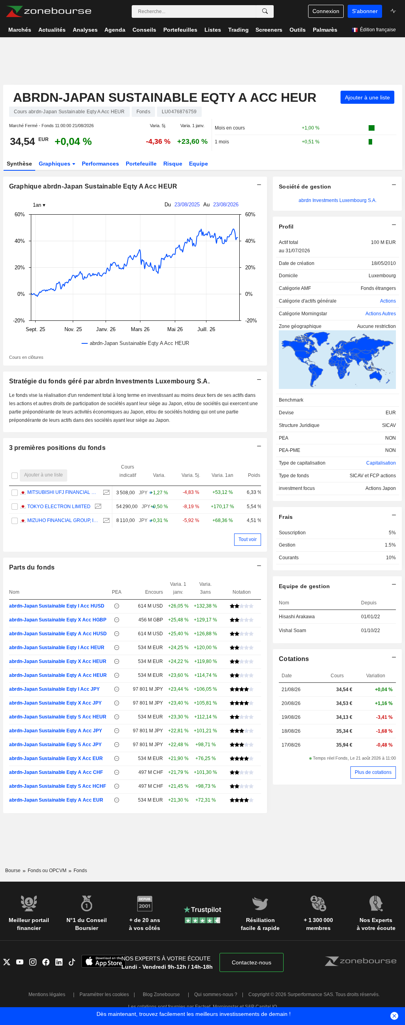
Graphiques (55, 163)
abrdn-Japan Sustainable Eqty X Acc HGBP (57, 620)
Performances (100, 163)
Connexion (325, 11)
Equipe (198, 163)
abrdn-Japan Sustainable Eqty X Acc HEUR (57, 661)
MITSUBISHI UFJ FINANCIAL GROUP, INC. (63, 492)
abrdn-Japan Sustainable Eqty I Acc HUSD (56, 606)
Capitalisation (381, 463)
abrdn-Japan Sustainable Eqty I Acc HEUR (56, 647)
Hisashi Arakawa (297, 616)
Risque (172, 163)
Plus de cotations (373, 772)
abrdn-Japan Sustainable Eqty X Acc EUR (56, 758)
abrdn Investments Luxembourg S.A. (338, 200)
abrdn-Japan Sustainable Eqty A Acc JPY (55, 731)
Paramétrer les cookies (104, 994)
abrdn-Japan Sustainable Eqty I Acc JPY (54, 689)
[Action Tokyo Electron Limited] (97, 507)
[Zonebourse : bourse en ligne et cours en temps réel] (48, 11)
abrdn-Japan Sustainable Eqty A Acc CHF (56, 772)
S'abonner (365, 11)
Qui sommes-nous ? (215, 994)
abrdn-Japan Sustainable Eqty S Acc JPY (55, 744)
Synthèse (19, 163)
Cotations (294, 658)
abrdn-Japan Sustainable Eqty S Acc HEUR (57, 717)
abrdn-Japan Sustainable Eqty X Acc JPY (55, 703)
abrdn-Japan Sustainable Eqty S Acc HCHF (57, 786)
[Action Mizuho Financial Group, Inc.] (105, 520)
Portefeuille (141, 163)
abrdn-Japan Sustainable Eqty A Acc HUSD (58, 633)
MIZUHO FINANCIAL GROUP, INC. (63, 520)
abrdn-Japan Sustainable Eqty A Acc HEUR (58, 675)
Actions (388, 301)
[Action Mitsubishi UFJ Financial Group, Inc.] (105, 492)
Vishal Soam (292, 630)
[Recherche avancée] (265, 11)
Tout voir (247, 539)
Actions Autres (380, 313)
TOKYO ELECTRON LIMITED (59, 506)
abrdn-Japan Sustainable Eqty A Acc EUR (56, 800)
